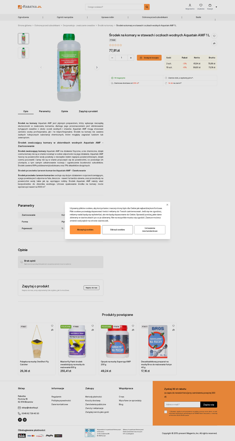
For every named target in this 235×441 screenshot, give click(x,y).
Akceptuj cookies (85, 229)
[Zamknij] (167, 205)
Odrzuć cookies (117, 229)
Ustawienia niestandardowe (149, 229)
